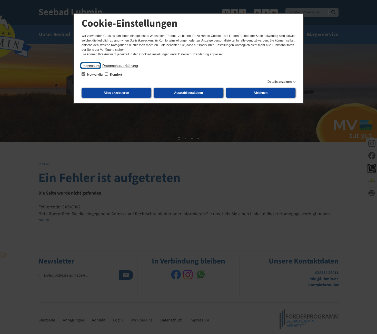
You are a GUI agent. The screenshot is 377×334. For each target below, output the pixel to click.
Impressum (91, 66)
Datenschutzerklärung (120, 66)
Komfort (115, 74)
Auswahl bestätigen (188, 93)
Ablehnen (260, 93)
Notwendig (94, 74)
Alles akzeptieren (116, 93)
